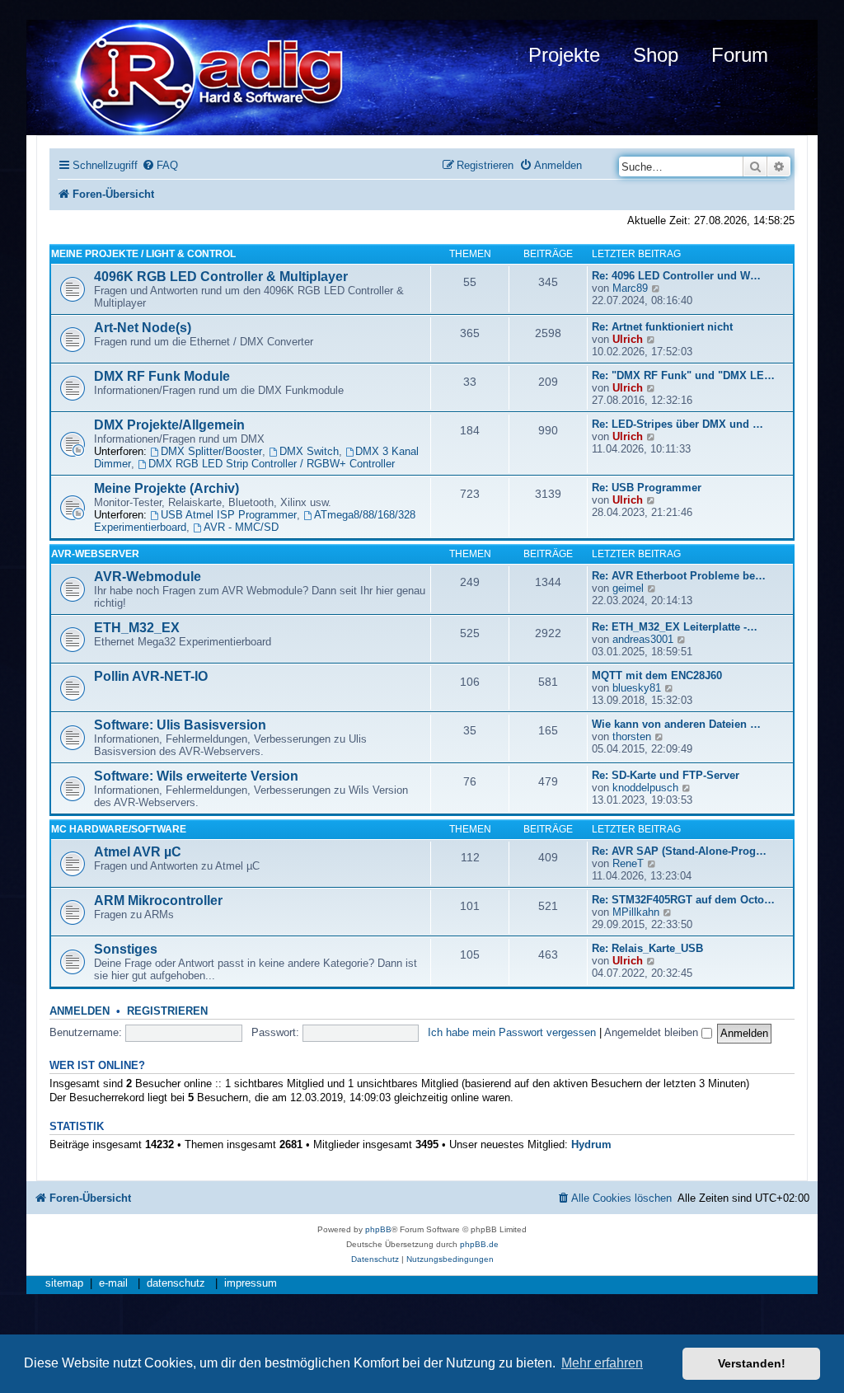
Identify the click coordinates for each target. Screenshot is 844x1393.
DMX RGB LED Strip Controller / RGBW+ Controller (271, 463)
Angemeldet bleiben (652, 1032)
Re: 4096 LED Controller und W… (676, 276)
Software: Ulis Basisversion (180, 725)
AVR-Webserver (95, 554)
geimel (628, 588)
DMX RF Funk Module (162, 376)
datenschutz (176, 1283)
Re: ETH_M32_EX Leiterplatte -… (674, 627)
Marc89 (630, 288)
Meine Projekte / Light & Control (143, 254)
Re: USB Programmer (646, 487)
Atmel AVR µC (137, 852)
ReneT (628, 863)
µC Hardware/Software (118, 829)
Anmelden (79, 1011)
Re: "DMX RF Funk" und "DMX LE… (683, 375)
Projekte (564, 55)
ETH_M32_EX (137, 628)
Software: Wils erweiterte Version (196, 776)
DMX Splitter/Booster (211, 451)
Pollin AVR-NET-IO (151, 676)
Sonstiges (125, 949)
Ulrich (627, 339)
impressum (250, 1283)
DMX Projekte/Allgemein (169, 425)
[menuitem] (160, 165)
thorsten (631, 736)
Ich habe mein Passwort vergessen (512, 1032)
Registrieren (167, 1011)
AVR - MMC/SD (241, 527)
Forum (739, 55)
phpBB (378, 1229)
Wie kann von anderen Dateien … (676, 724)
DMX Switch (309, 451)
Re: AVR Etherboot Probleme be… (679, 576)
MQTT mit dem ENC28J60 (657, 675)
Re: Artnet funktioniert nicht (662, 327)
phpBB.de (479, 1244)
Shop (655, 55)
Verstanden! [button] (751, 1363)
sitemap (64, 1283)
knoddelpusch (645, 787)
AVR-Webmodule (147, 577)
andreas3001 (642, 639)
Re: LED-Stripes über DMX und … (677, 424)
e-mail (113, 1283)
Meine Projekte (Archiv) (166, 488)
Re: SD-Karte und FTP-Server (665, 775)
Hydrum (591, 1144)
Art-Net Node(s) (142, 328)
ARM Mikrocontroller (158, 900)
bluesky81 (636, 688)
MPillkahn (635, 912)
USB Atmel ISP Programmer (229, 515)
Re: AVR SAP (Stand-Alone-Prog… (679, 851)
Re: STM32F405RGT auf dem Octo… (683, 899)
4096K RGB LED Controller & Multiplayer (221, 277)
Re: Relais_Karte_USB (647, 948)
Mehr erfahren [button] (602, 1363)
